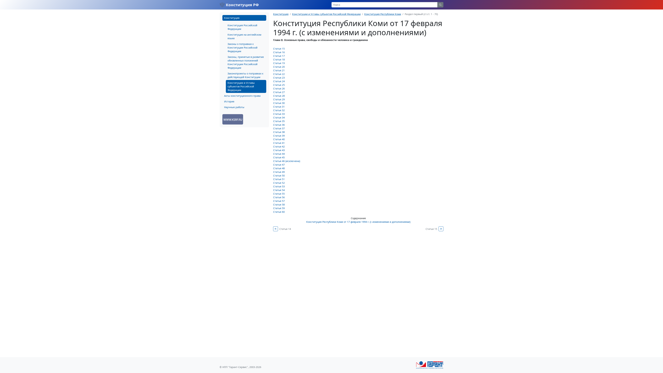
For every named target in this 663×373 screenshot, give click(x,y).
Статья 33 (279, 114)
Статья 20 (279, 66)
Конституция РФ (242, 4)
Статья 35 (279, 121)
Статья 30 (279, 103)
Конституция (231, 18)
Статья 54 (279, 190)
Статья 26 (279, 88)
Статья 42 (279, 146)
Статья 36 (279, 124)
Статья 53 (279, 186)
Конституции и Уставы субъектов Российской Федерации (241, 86)
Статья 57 (279, 201)
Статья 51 (279, 179)
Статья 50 (279, 175)
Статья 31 (279, 106)
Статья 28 (279, 95)
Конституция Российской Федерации (242, 27)
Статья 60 (279, 211)
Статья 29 (279, 99)
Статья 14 (285, 229)
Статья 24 (279, 81)
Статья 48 (279, 168)
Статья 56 (279, 197)
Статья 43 (279, 150)
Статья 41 (279, 143)
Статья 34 (279, 117)
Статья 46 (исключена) (286, 161)
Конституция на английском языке (244, 36)
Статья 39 (279, 135)
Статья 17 (279, 56)
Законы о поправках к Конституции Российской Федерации (242, 47)
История (229, 101)
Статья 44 (279, 153)
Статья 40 (279, 139)
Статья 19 (279, 63)
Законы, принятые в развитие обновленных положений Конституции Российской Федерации (246, 62)
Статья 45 (279, 157)
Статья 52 (279, 182)
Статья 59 (279, 208)
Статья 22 (279, 74)
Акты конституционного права (242, 95)
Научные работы (234, 107)
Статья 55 (279, 193)
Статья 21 (279, 70)
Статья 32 (279, 110)
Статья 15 (279, 48)
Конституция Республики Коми (382, 14)
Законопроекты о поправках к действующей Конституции (245, 75)
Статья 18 (279, 59)
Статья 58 (279, 204)
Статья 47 (279, 164)
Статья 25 (279, 85)
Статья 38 (279, 132)
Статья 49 (279, 172)
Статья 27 (279, 92)
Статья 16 (279, 52)
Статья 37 (279, 128)
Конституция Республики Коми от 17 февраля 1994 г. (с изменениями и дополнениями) (358, 221)
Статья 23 (279, 77)
